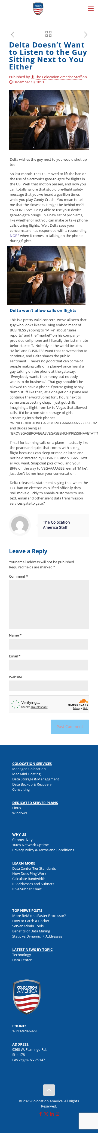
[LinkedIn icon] (52, 1113)
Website (15, 677)
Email (14, 656)
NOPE (14, 235)
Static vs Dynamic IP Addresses (37, 936)
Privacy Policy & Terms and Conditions (43, 849)
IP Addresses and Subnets (33, 883)
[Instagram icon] (58, 1113)
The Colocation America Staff (58, 76)
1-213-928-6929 (24, 1030)
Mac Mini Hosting (26, 773)
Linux (16, 807)
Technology (21, 954)
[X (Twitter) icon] (46, 1113)
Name (15, 635)
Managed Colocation (29, 768)
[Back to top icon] (49, 1090)
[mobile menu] (90, 8)
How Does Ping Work (29, 873)
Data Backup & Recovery (32, 784)
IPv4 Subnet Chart (27, 889)
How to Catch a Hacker (30, 920)
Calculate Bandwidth (28, 878)
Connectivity (22, 839)
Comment (18, 576)
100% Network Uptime (30, 844)
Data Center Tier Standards (34, 868)
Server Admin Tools (28, 925)
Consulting (21, 789)
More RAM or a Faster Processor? (39, 915)
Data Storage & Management (35, 779)
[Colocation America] (38, 8)
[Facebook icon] (40, 1113)
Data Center (22, 959)
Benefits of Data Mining (31, 931)
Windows (19, 813)
